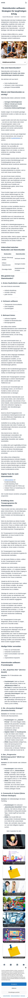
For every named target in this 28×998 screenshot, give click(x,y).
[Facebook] (4, 965)
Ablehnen (14, 988)
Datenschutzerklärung (15, 995)
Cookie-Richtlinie (6, 995)
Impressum (23, 995)
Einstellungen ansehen (14, 992)
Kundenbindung (15, 138)
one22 (3, 2)
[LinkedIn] (17, 965)
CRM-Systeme (8, 480)
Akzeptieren (14, 984)
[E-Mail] (23, 965)
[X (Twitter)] (11, 965)
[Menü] (26, 2)
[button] (26, 967)
